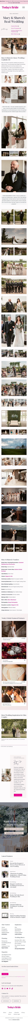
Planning (12, 913)
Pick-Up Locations (5, 956)
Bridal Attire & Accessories (8, 638)
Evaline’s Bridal (14, 26)
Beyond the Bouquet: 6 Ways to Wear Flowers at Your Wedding (17, 864)
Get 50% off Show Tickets (20, 942)
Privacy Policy (19, 976)
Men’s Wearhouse (15, 34)
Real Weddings (14, 13)
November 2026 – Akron (20, 940)
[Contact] (23, 638)
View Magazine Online (6, 954)
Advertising (16, 1001)
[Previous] (2, 730)
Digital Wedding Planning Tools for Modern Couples (18, 916)
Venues (3, 927)
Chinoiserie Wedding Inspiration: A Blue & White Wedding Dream (18, 875)
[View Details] (24, 638)
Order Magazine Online (6, 958)
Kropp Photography (15, 28)
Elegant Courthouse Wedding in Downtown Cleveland (17, 885)
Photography (5, 660)
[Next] (25, 730)
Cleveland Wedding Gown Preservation (16, 31)
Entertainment (4, 930)
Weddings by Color (6, 946)
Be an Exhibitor (18, 943)
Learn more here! (16, 2)
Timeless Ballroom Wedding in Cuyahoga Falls (16, 906)
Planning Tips (4, 941)
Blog (16, 927)
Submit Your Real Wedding (14, 829)
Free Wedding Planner (6, 942)
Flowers (11, 861)
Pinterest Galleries (18, 932)
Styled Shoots (12, 871)
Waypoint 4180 (8, 576)
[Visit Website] (22, 638)
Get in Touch (6, 1001)
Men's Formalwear (6, 703)
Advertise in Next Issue (6, 959)
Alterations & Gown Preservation (9, 681)
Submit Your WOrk (14, 833)
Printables (4, 944)
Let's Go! (18, 795)
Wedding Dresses (5, 932)
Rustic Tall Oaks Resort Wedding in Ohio (17, 895)
